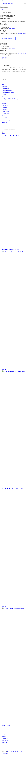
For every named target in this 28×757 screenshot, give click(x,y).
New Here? (5, 105)
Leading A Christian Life (11, 751)
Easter (9, 28)
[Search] (21, 3)
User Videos (5, 118)
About (3, 82)
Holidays (13, 28)
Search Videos (6, 113)
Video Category (6, 120)
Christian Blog (5, 88)
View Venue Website (21, 33)
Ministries (4, 101)
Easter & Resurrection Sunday (8, 59)
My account (5, 103)
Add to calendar (8, 38)
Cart (3, 84)
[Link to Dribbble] (25, 755)
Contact (4, 94)
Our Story (4, 109)
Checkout (4, 86)
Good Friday (4, 57)
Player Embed (5, 111)
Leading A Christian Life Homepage (11, 99)
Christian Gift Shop (7, 90)
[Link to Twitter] (22, 755)
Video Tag (4, 122)
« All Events (3, 9)
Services (4, 116)
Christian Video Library (8, 92)
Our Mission (5, 107)
